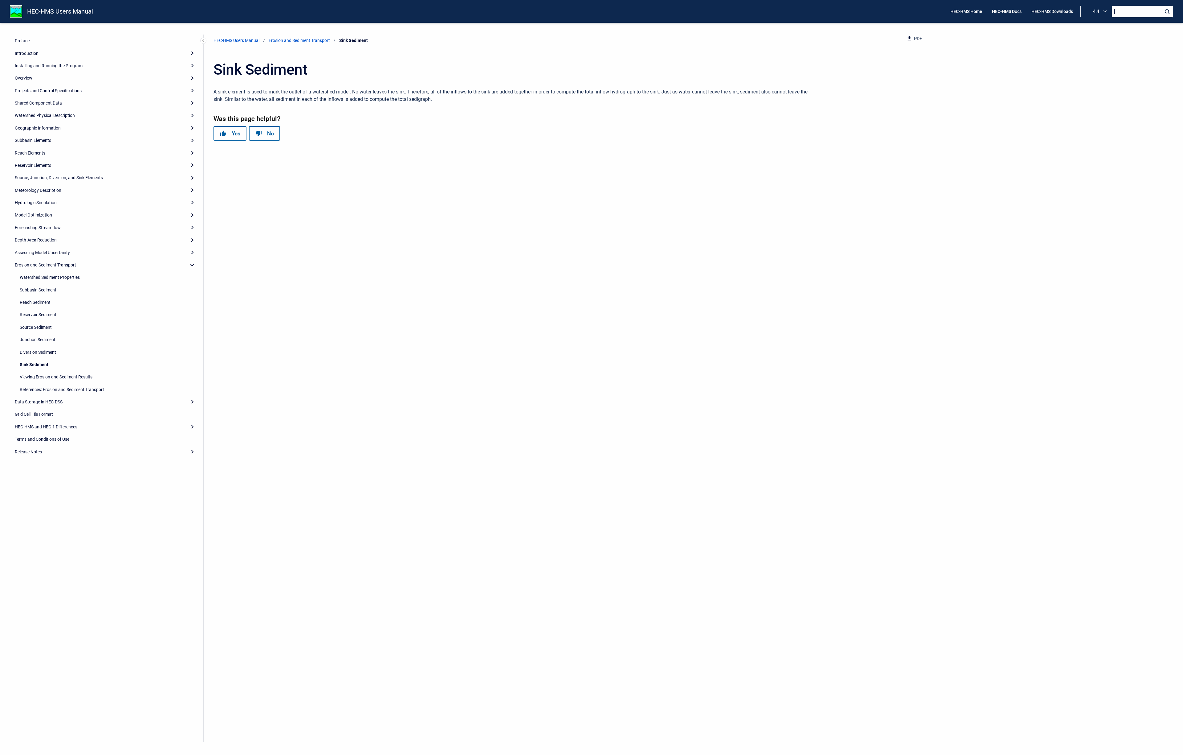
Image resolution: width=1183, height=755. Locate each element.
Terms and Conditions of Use (42, 439)
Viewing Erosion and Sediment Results (56, 376)
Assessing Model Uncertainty (42, 252)
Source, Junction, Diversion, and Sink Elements (59, 177)
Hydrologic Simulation (36, 202)
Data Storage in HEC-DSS (39, 401)
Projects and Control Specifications (48, 90)
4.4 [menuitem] (1096, 11)
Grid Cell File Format (34, 414)
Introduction (27, 53)
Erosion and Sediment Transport (45, 264)
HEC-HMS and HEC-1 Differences (46, 426)
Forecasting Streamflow (38, 227)
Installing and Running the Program (49, 65)
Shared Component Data (38, 103)
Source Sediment (36, 327)
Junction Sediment (37, 339)
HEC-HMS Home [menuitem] (966, 11)
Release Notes (28, 451)
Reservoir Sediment (38, 314)
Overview (23, 78)
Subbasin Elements (33, 140)
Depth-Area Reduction (36, 239)
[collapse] (192, 265)
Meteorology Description (38, 190)
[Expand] (192, 53)
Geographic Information (38, 128)
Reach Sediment (35, 302)
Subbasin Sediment (38, 289)
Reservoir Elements (33, 165)
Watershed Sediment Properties (50, 277)
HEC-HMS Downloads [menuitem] (1052, 11)
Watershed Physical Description (45, 115)
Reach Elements (30, 153)
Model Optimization (33, 214)
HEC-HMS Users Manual (60, 11)
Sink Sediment (34, 364)
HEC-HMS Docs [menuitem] (1007, 11)
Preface (22, 40)
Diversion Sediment (38, 352)
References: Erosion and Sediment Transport (62, 389)
